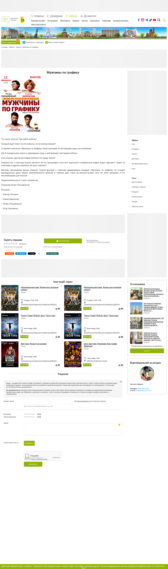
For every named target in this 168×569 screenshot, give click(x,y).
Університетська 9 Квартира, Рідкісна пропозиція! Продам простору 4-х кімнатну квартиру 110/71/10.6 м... (153, 336)
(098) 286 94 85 (143, 389)
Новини (39, 16)
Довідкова (106, 21)
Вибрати (30, 443)
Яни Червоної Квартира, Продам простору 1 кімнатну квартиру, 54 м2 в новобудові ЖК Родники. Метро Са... (153, 307)
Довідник (56, 16)
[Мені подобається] (56, 309)
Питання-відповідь (121, 21)
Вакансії (76, 21)
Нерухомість (65, 21)
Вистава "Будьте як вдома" (34, 344)
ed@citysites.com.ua (143, 390)
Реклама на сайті (38, 21)
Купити (23, 308)
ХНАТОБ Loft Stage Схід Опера (97, 361)
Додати (147, 351)
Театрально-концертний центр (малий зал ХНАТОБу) (39, 304)
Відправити (33, 464)
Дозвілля (90, 16)
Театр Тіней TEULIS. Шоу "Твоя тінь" (38, 315)
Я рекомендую (64, 241)
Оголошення (52, 21)
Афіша (73, 16)
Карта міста (95, 21)
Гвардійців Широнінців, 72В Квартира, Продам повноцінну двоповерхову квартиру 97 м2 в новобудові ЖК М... (154, 321)
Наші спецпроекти (38, 24)
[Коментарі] (59, 309)
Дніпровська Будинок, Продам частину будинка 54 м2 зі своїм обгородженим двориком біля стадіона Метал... (153, 292)
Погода (85, 21)
